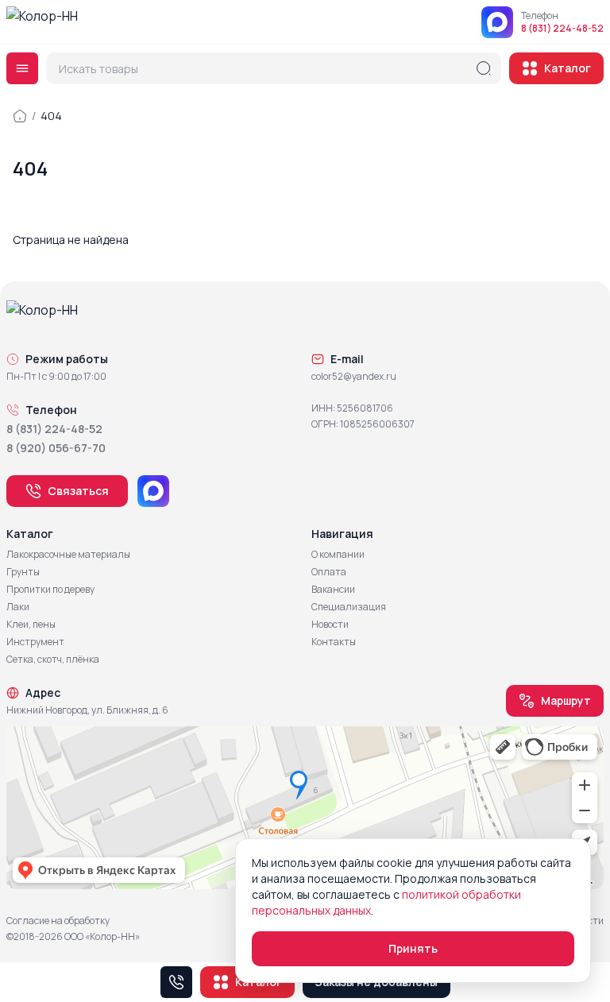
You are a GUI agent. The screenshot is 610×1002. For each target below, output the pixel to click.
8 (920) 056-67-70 (56, 447)
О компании (338, 554)
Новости (330, 624)
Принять (413, 948)
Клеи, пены (31, 624)
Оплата (328, 572)
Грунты (23, 572)
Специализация (348, 607)
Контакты (333, 642)
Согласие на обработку (58, 921)
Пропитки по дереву (50, 589)
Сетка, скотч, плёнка (52, 659)
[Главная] (20, 116)
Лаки (17, 607)
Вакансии (333, 589)
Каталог (567, 67)
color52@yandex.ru (353, 376)
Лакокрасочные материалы (68, 554)
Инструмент (35, 642)
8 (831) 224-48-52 (562, 28)
